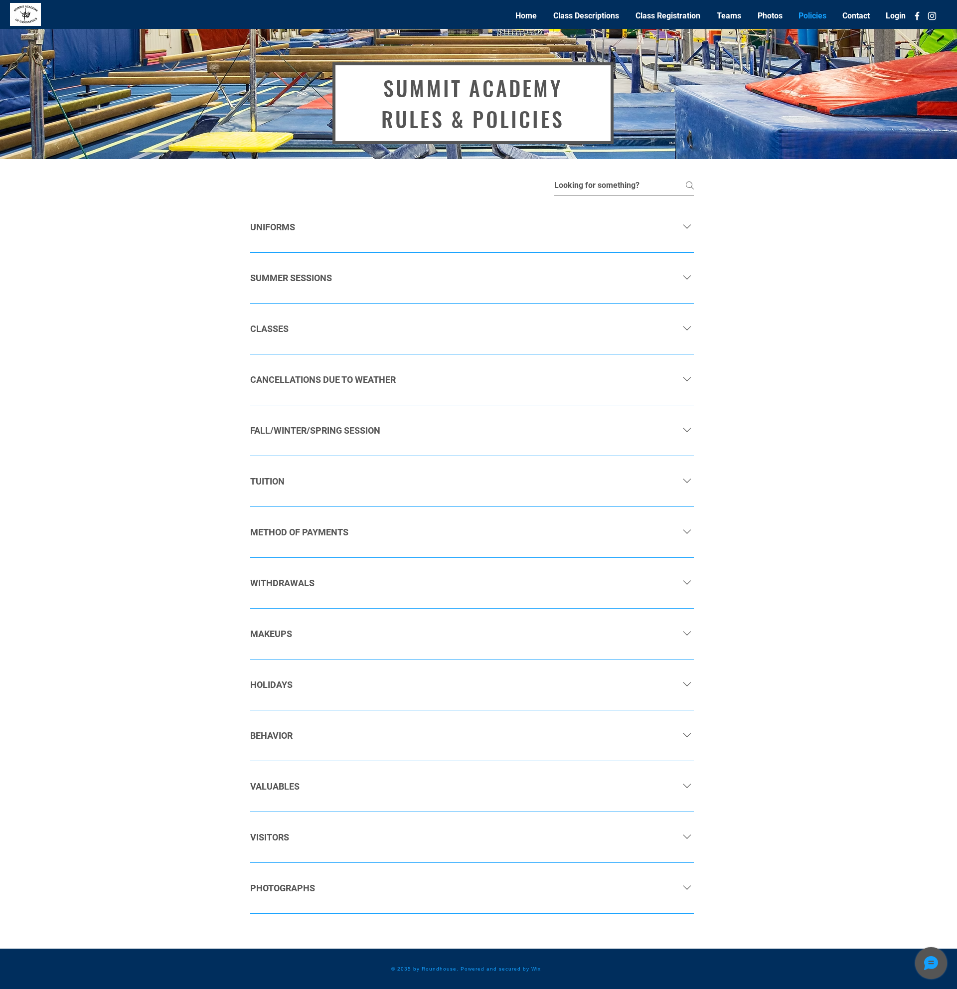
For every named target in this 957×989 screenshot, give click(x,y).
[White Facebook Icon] (917, 15)
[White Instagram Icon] (932, 15)
